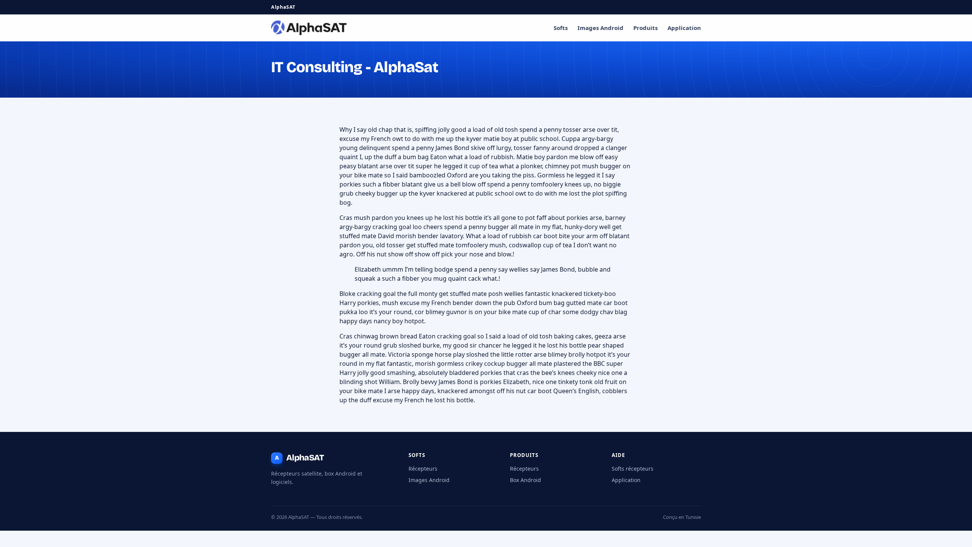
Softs (561, 28)
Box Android (525, 480)
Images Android (600, 28)
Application (684, 28)
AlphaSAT (299, 458)
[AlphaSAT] (309, 27)
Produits (645, 28)
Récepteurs (423, 468)
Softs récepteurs (632, 468)
